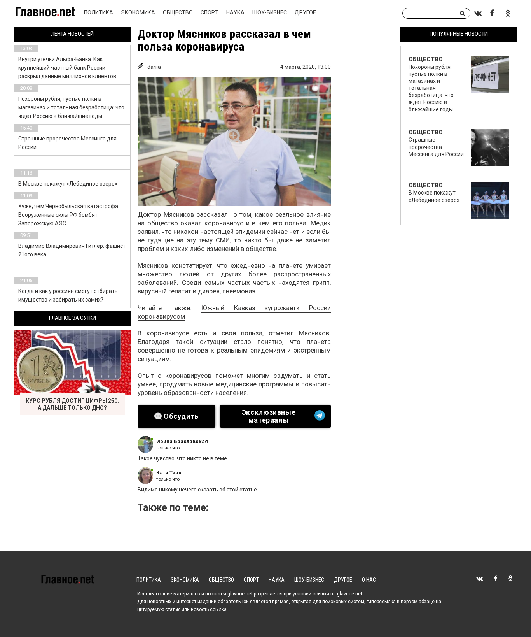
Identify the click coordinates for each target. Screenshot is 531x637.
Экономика (138, 12)
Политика (98, 12)
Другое (305, 12)
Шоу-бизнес (269, 12)
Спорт (209, 12)
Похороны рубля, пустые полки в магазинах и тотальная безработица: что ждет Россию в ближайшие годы (71, 107)
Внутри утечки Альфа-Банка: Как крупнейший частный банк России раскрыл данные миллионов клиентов (67, 67)
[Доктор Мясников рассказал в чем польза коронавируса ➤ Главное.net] (234, 141)
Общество (178, 12)
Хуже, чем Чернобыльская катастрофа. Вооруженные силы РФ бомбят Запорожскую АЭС (68, 214)
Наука (235, 12)
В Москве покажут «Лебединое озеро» (67, 184)
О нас (369, 580)
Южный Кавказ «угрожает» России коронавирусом (234, 312)
